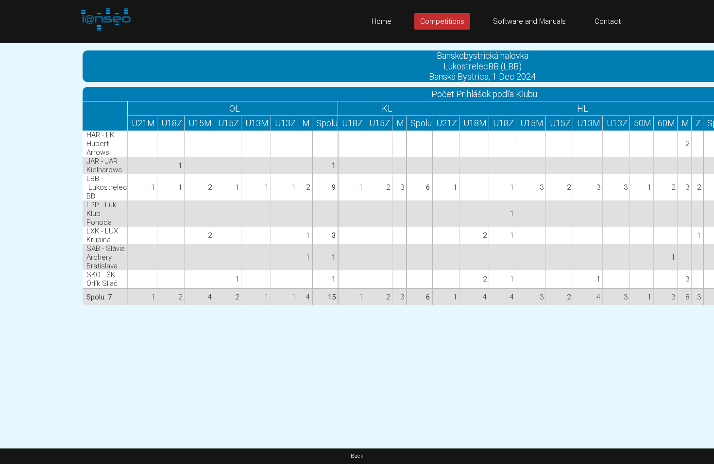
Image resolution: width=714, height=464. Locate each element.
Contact (608, 21)
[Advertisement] (39, 188)
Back (357, 456)
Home (381, 21)
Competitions (442, 21)
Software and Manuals (529, 21)
